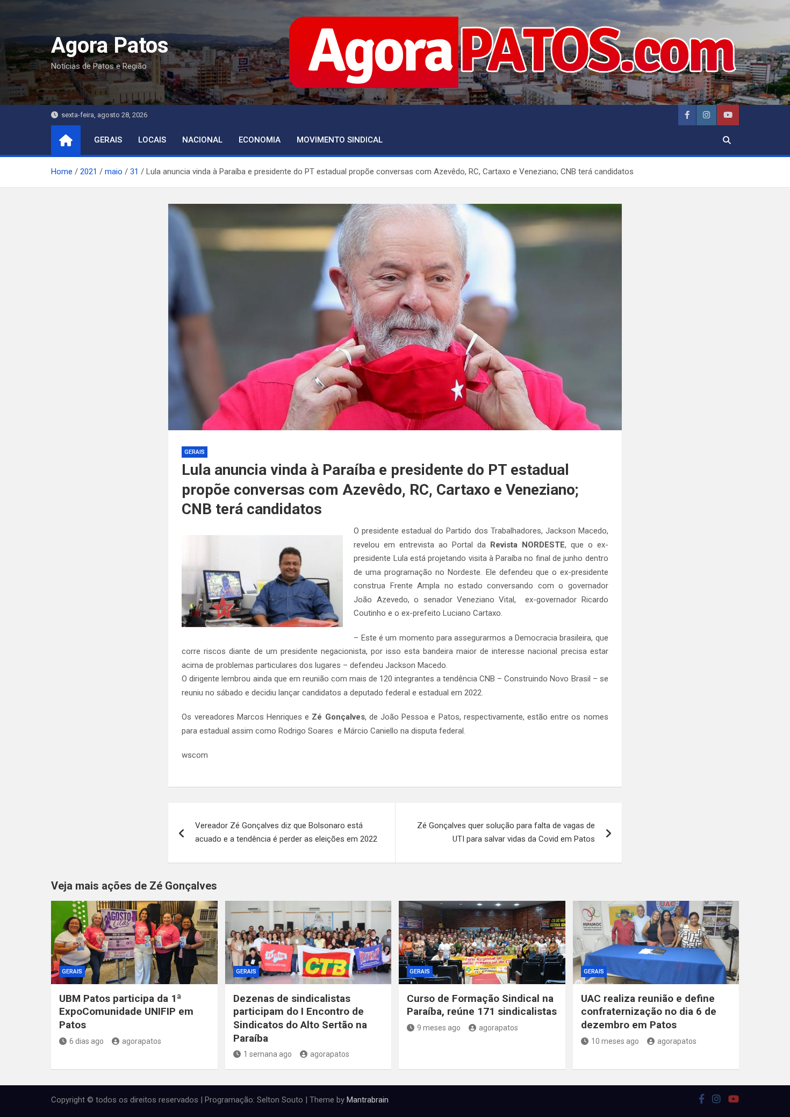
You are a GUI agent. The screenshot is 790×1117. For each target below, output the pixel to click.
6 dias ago (86, 1041)
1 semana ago (267, 1054)
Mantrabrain (368, 1100)
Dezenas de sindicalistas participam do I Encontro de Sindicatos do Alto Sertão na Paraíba (300, 1018)
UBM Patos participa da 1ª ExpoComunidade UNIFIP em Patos (126, 1011)
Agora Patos (110, 45)
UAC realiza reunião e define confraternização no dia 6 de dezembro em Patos (648, 1011)
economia (260, 140)
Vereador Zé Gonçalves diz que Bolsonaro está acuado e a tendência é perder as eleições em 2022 (286, 832)
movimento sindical (340, 140)
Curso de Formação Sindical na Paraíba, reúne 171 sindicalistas (482, 1005)
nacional (202, 140)
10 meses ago (615, 1041)
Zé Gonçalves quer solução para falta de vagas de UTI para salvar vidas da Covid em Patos (506, 832)
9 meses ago (439, 1027)
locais (152, 140)
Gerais (108, 140)
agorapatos (141, 1041)
